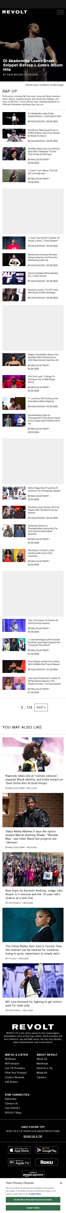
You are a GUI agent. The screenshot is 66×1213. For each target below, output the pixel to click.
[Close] (61, 1183)
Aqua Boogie (15, 74)
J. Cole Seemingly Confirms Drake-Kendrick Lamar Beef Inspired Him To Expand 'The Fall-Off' (44, 642)
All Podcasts (12, 1063)
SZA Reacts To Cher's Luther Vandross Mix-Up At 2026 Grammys (41, 553)
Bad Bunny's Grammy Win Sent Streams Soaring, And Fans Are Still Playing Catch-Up (42, 257)
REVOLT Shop (13, 1112)
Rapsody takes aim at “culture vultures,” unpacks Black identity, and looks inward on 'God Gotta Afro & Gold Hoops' (34, 779)
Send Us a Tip (45, 1068)
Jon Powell (14, 903)
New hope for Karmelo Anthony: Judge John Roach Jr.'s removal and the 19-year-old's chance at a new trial (34, 894)
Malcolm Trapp (40, 159)
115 (29, 707)
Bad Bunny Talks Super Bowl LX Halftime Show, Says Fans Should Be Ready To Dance (44, 133)
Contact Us (11, 1103)
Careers (41, 1077)
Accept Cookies (33, 1208)
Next (40, 707)
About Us (42, 1059)
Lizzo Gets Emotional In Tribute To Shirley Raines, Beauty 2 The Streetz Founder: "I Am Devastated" (44, 681)
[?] (13, 118)
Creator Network (14, 1077)
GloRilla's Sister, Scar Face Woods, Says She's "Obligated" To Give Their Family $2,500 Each (44, 151)
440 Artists (11, 1081)
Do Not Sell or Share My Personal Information (33, 1200)
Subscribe (10, 1098)
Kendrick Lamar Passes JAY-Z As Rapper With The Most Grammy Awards (43, 510)
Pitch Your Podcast (16, 1072)
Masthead (42, 1063)
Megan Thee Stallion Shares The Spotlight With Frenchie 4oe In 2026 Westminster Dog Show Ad (43, 357)
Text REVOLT (12, 1108)
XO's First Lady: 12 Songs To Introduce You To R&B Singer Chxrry (41, 379)
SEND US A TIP (33, 1136)
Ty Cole (12, 958)
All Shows (10, 1059)
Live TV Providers (15, 1068)
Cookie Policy (35, 1194)
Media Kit (42, 1072)
